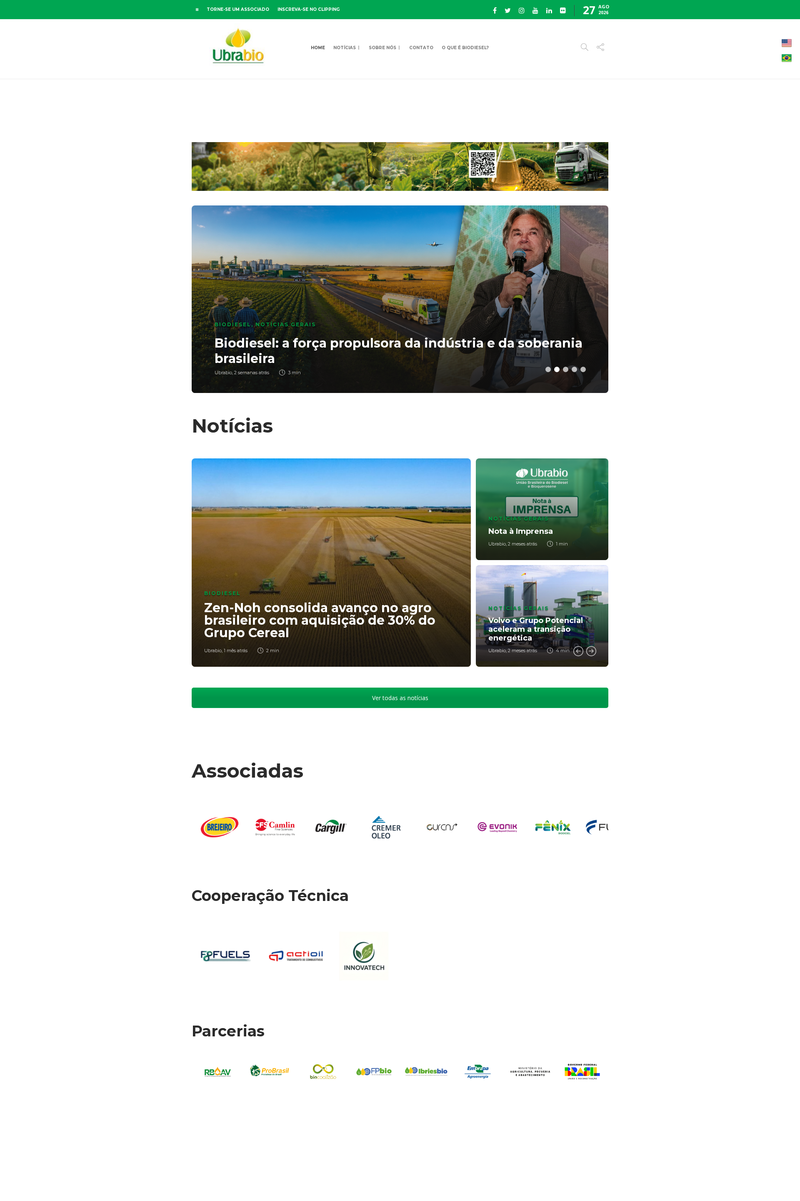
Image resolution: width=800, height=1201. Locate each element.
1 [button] (548, 369)
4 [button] (574, 369)
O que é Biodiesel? (465, 47)
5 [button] (583, 369)
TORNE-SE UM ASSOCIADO (238, 9)
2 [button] (557, 369)
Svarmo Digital (680, 1179)
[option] (400, 299)
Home (318, 47)
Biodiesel (233, 324)
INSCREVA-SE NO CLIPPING (309, 9)
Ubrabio (213, 650)
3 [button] (565, 369)
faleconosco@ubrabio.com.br (576, 1179)
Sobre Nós (382, 47)
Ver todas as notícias (400, 698)
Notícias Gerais (285, 324)
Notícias (344, 47)
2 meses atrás (522, 544)
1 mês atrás (236, 650)
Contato (421, 47)
